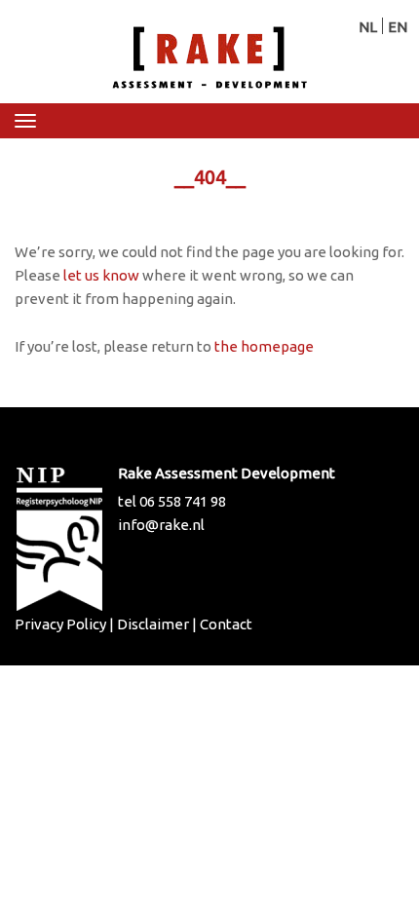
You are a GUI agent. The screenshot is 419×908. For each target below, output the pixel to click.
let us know (101, 275)
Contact (226, 624)
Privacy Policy (60, 624)
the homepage (264, 346)
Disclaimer (153, 624)
